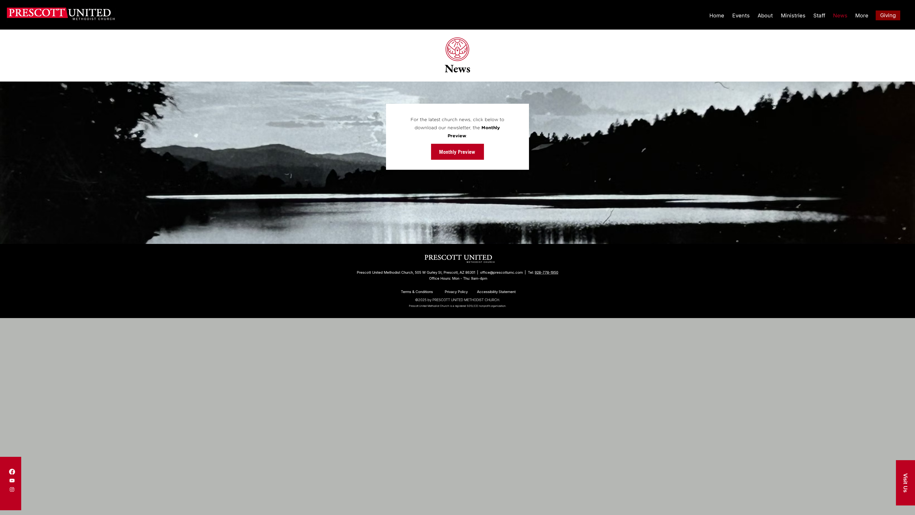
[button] (905, 482)
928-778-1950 (546, 272)
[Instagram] (12, 489)
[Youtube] (12, 481)
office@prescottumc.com (501, 272)
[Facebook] (12, 472)
